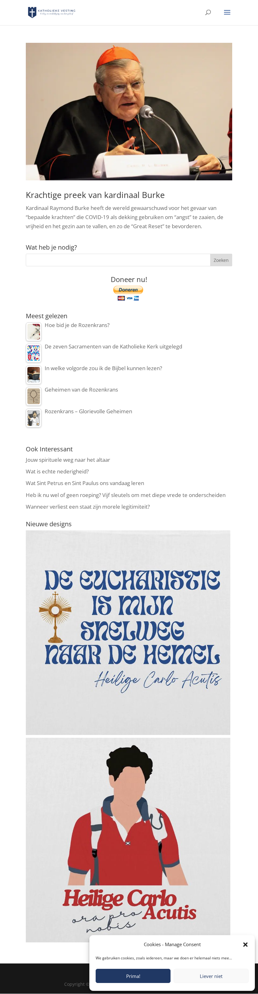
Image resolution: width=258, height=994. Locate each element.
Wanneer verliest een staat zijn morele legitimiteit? (88, 506)
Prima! (133, 976)
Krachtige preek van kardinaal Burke (95, 194)
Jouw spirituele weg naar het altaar (68, 459)
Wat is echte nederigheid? (57, 471)
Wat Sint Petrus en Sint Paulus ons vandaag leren (85, 483)
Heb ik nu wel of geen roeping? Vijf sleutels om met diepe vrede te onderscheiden (126, 495)
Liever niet (211, 976)
